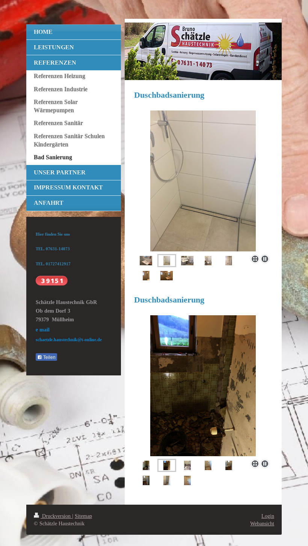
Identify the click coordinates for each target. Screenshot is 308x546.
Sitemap (83, 516)
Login (267, 516)
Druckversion (56, 516)
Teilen (49, 357)
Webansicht (262, 523)
